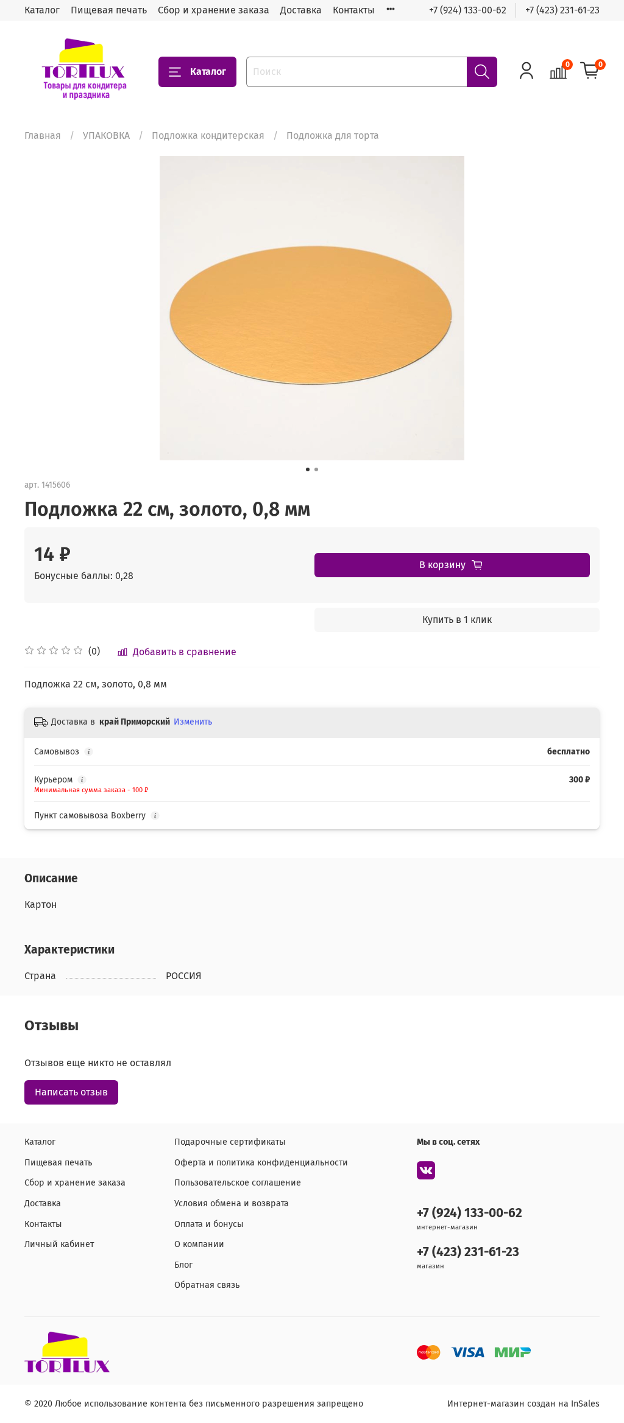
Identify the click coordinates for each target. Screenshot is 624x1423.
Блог (183, 1265)
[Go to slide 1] (308, 469)
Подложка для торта (332, 135)
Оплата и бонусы (209, 1224)
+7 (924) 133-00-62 (467, 10)
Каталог (42, 10)
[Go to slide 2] (316, 469)
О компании (199, 1244)
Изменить (193, 722)
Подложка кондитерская (208, 135)
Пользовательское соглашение (237, 1183)
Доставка (301, 10)
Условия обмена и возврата (231, 1203)
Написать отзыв (71, 1092)
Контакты (354, 10)
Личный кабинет (59, 1244)
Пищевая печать (109, 10)
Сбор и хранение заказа (213, 10)
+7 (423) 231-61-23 (562, 10)
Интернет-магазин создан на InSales (523, 1404)
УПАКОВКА (106, 135)
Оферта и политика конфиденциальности (261, 1163)
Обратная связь (206, 1285)
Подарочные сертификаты (230, 1142)
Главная (42, 135)
